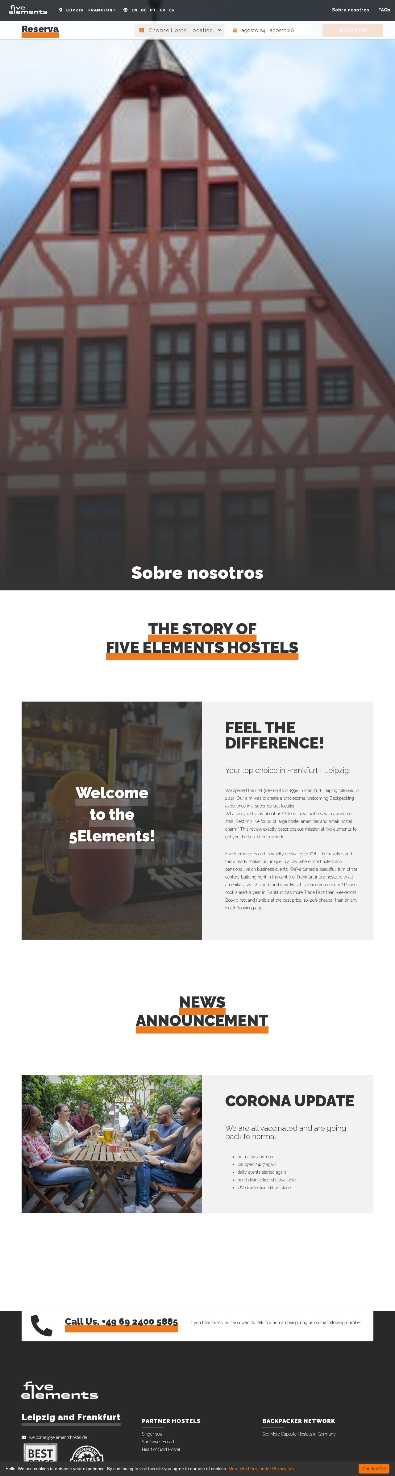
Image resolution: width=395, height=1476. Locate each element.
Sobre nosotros (350, 10)
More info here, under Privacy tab (261, 1468)
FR (162, 10)
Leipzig (74, 10)
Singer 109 (152, 1434)
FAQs (384, 10)
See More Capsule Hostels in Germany (299, 1434)
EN (134, 10)
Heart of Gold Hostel (161, 1449)
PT (153, 10)
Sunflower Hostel (158, 1441)
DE (144, 10)
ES (171, 10)
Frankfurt (102, 10)
